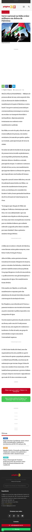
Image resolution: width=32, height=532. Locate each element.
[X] (10, 86)
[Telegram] (13, 86)
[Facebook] (6, 86)
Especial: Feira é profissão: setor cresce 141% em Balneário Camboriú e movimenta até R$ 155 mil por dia (16, 442)
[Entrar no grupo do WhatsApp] (2, 529)
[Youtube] (22, 516)
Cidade (5, 438)
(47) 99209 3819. (8, 504)
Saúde (5, 447)
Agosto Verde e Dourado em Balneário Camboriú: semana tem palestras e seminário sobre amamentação (16, 452)
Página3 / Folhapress (7, 89)
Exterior (5, 12)
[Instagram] (14, 516)
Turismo (6, 457)
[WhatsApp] (3, 86)
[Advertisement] (16, 66)
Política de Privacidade (16, 481)
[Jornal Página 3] (11, 7)
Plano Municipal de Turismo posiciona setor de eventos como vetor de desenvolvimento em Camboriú (14, 462)
